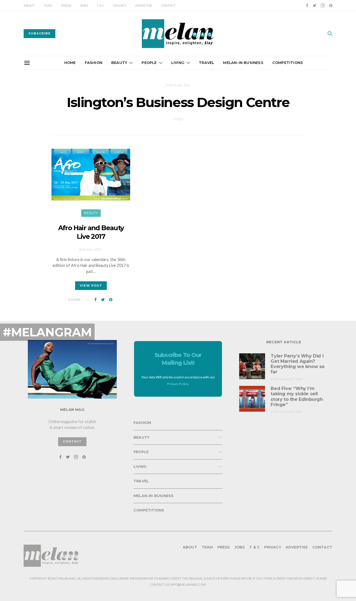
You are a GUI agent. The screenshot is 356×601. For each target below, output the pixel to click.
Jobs (84, 6)
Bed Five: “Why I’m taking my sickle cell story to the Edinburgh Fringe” (297, 396)
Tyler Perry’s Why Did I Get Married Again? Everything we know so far (298, 364)
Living (177, 62)
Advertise (143, 6)
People (149, 62)
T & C (100, 6)
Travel (206, 62)
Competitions (287, 62)
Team (48, 6)
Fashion (93, 62)
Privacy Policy (177, 384)
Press (66, 6)
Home (70, 62)
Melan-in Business (243, 62)
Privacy (119, 6)
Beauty (119, 62)
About (29, 6)
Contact (168, 6)
